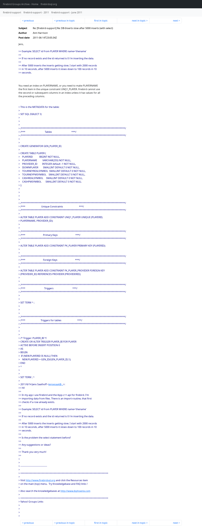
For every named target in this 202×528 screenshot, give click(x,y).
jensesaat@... (56, 384)
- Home (20, 4)
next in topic (139, 20)
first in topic (101, 20)
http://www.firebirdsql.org (40, 480)
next (175, 20)
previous (29, 20)
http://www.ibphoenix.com (75, 491)
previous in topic (65, 20)
